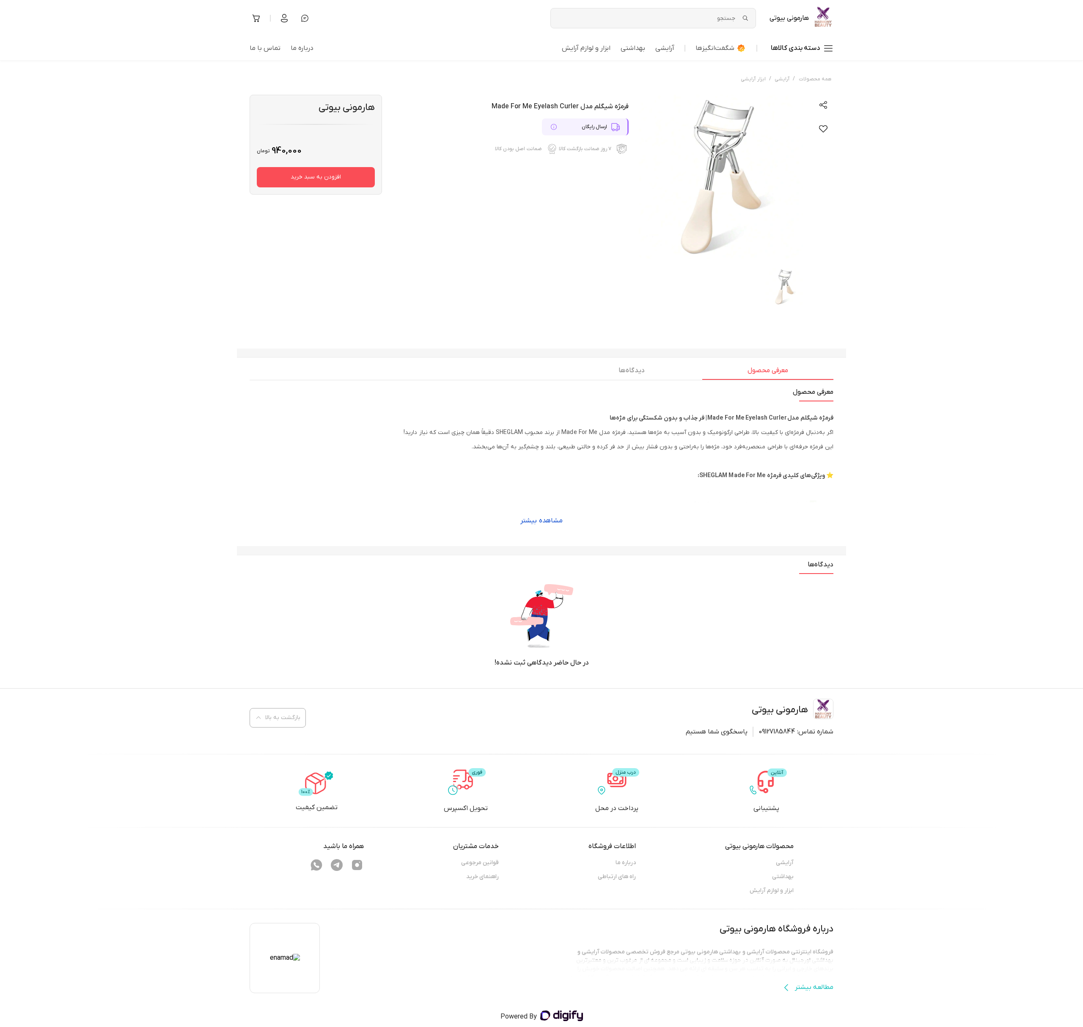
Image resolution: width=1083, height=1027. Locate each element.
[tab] (767, 372)
